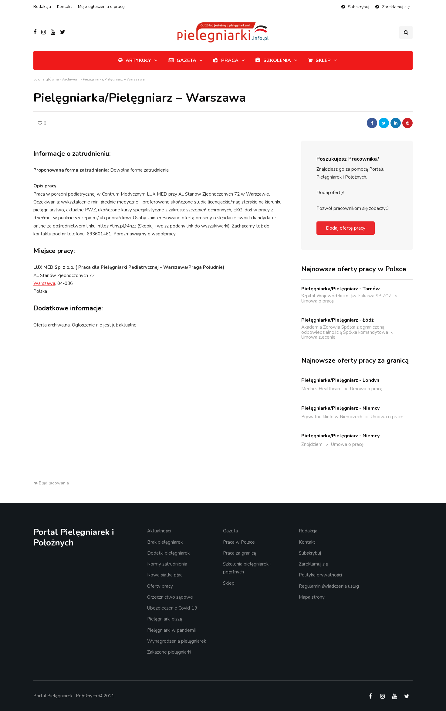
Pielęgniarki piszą (164, 619)
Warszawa (44, 283)
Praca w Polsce (239, 542)
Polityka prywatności (320, 575)
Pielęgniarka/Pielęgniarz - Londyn (340, 380)
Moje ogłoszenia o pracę (101, 6)
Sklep (323, 60)
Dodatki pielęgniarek (168, 553)
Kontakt (64, 6)
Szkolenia (277, 60)
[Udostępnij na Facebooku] (372, 123)
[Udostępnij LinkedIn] (395, 123)
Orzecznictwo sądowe (170, 597)
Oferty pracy (160, 586)
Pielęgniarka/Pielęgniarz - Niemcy (340, 408)
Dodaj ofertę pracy (345, 228)
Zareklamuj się (396, 7)
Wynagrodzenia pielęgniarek (176, 641)
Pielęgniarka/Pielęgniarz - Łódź (337, 320)
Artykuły (138, 60)
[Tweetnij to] (384, 123)
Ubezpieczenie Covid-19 (172, 608)
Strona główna (46, 79)
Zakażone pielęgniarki (169, 652)
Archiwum (70, 79)
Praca (229, 60)
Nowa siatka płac (164, 575)
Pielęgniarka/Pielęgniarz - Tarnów (340, 288)
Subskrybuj (358, 7)
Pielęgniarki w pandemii (171, 630)
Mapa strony (312, 597)
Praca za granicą (239, 553)
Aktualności (159, 531)
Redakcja (42, 6)
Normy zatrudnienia (167, 564)
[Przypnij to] (407, 123)
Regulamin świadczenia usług (329, 586)
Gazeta (186, 60)
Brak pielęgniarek (165, 542)
